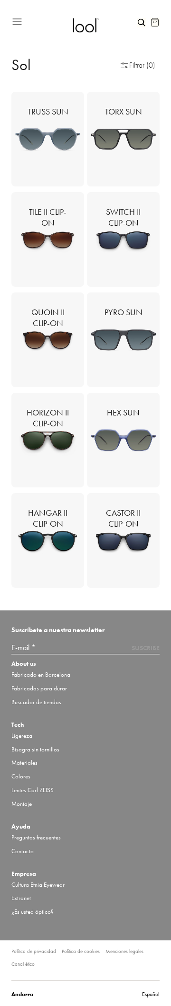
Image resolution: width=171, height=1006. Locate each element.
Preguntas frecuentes (36, 837)
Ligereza (21, 736)
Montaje (21, 804)
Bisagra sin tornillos (35, 749)
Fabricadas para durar (39, 688)
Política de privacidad (33, 951)
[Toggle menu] (38, 20)
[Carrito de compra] (155, 22)
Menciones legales (124, 951)
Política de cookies (81, 951)
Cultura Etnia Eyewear (38, 885)
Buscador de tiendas (36, 702)
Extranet (21, 898)
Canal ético (23, 964)
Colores (20, 776)
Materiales (24, 763)
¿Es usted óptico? (32, 912)
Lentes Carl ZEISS (32, 790)
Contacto (22, 851)
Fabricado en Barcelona (40, 675)
